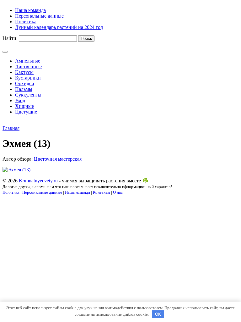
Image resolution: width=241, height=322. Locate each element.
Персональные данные (42, 192)
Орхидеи (24, 83)
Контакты (101, 192)
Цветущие (26, 111)
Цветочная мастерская (58, 159)
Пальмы (23, 89)
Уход (20, 100)
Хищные (24, 106)
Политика (11, 192)
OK (158, 314)
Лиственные (28, 66)
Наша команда (77, 192)
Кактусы (24, 72)
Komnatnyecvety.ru (38, 180)
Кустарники (28, 77)
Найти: (10, 38)
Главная (11, 128)
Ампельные (27, 61)
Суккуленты (28, 94)
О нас (118, 192)
